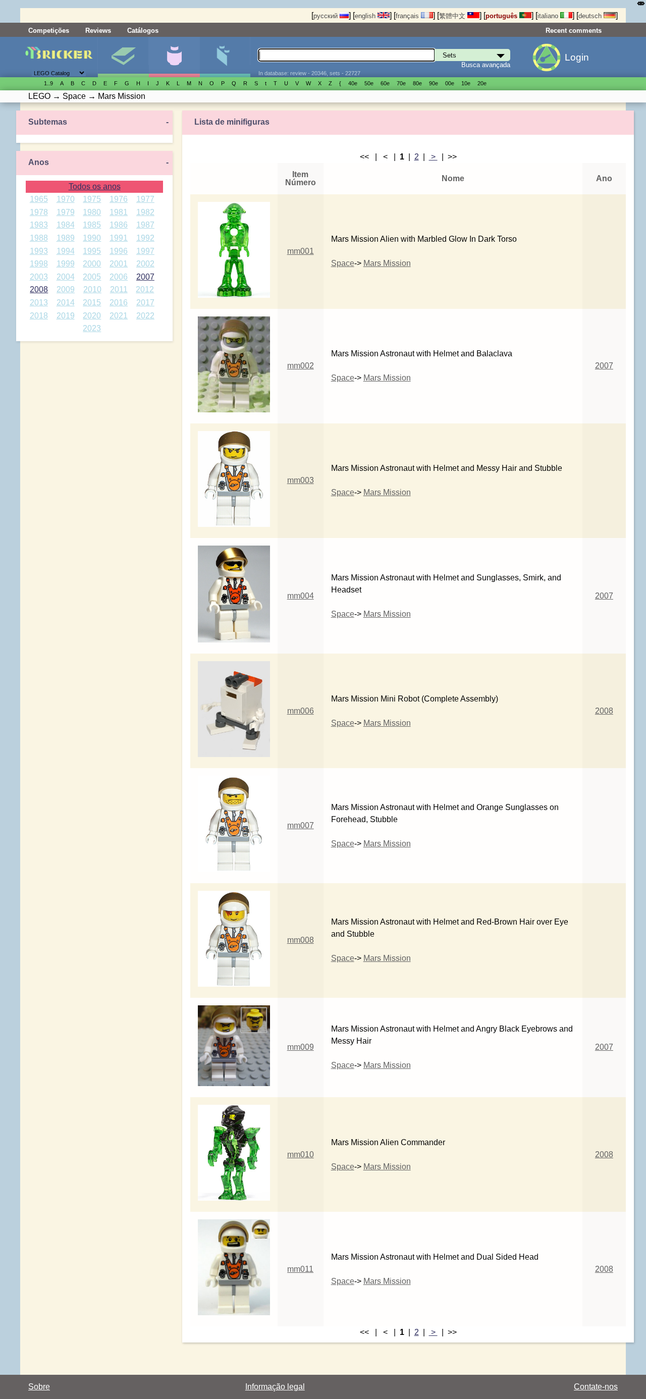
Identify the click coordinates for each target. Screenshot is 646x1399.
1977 (145, 199)
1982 (145, 212)
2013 (39, 302)
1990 (92, 238)
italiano (548, 16)
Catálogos (142, 30)
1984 (66, 225)
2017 (145, 302)
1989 (66, 238)
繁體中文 (453, 16)
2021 (119, 315)
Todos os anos (95, 186)
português (502, 16)
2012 (145, 289)
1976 (119, 199)
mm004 (300, 595)
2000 (92, 263)
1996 (119, 251)
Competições (48, 30)
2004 (66, 277)
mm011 (300, 1269)
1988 (39, 238)
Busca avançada (485, 65)
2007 (145, 277)
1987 (145, 225)
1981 (119, 212)
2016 (119, 302)
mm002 (300, 365)
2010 (92, 289)
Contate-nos (596, 1386)
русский (326, 16)
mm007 (300, 825)
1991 (119, 238)
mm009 (300, 1047)
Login (577, 57)
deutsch (591, 16)
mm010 (300, 1154)
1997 (145, 251)
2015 (92, 302)
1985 (92, 225)
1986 (119, 225)
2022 (145, 315)
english (366, 16)
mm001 (300, 251)
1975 (92, 199)
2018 (39, 315)
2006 (119, 277)
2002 (145, 263)
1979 (66, 212)
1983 (39, 225)
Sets (123, 57)
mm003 (300, 480)
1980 (92, 212)
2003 (39, 277)
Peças (225, 57)
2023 (92, 328)
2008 (39, 289)
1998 (39, 263)
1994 (66, 251)
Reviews (98, 30)
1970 (66, 199)
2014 (66, 302)
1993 (39, 251)
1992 (145, 238)
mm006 (300, 711)
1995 (92, 251)
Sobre (39, 1386)
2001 (119, 263)
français (408, 16)
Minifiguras (174, 57)
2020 (92, 315)
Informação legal (275, 1386)
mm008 (300, 940)
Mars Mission (387, 263)
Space (342, 263)
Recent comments (574, 30)
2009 (66, 289)
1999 (66, 263)
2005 (92, 277)
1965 (39, 199)
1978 (39, 212)
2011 (119, 289)
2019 (66, 315)
